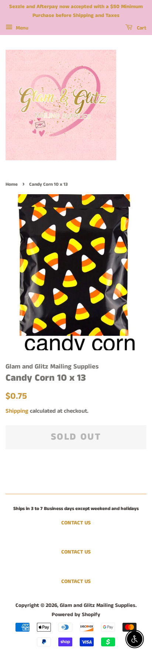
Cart (140, 28)
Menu (21, 28)
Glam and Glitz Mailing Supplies (97, 605)
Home (12, 184)
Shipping (17, 411)
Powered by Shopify (76, 614)
